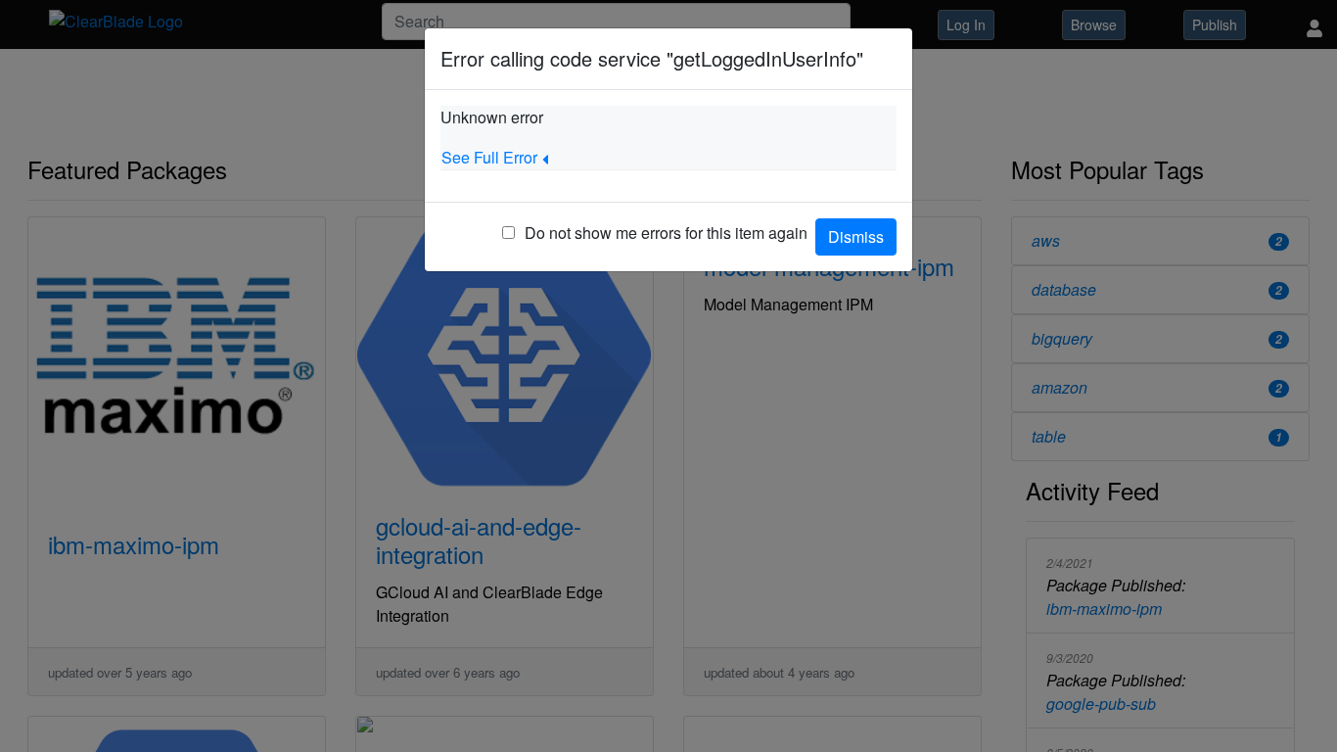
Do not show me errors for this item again (666, 232)
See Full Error (489, 157)
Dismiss (856, 236)
